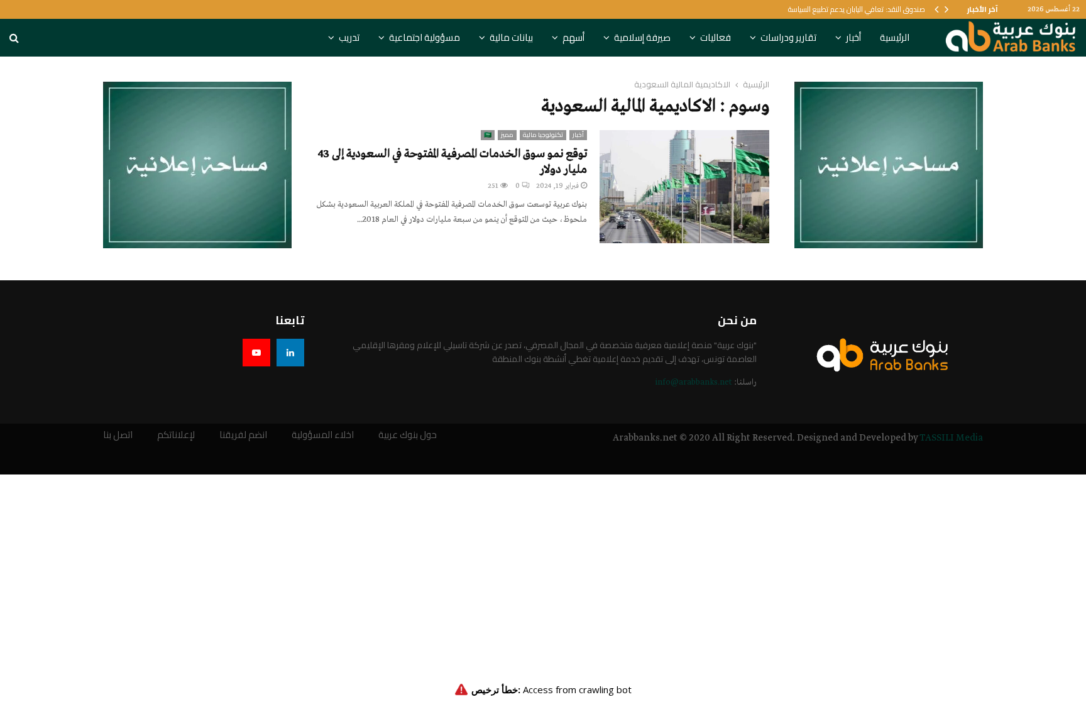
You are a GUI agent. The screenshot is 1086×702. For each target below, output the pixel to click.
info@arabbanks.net (693, 382)
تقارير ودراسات (788, 37)
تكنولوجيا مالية (543, 135)
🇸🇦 (487, 135)
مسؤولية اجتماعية (424, 37)
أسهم (573, 37)
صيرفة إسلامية (642, 37)
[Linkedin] (290, 352)
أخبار (853, 37)
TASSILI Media (951, 438)
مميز (507, 135)
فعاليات (715, 37)
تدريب (349, 37)
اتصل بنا (118, 435)
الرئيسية (894, 37)
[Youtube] (256, 352)
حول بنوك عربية (407, 435)
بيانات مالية (511, 37)
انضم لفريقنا (243, 435)
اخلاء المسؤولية (323, 435)
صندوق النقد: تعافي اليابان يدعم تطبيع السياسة (856, 9)
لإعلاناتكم (176, 435)
